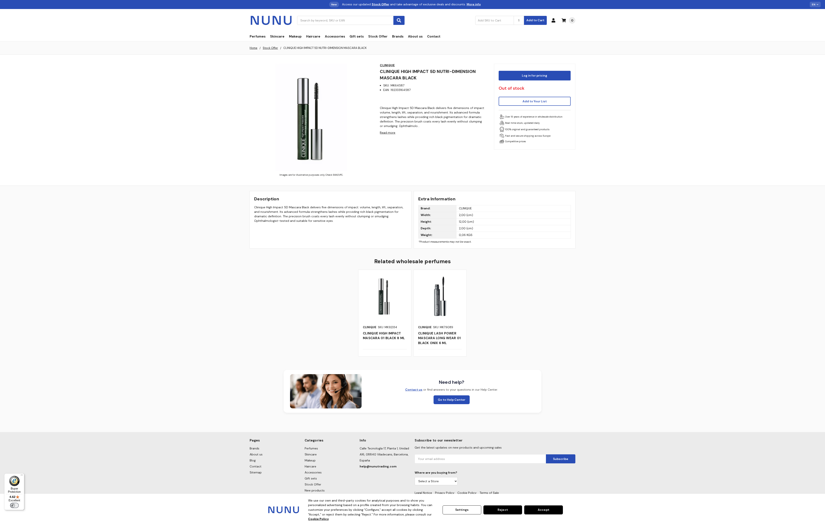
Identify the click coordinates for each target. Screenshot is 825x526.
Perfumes (258, 36)
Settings (462, 510)
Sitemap (256, 472)
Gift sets (357, 36)
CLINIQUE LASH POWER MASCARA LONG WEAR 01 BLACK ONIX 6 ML (439, 338)
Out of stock (511, 88)
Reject (503, 510)
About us (415, 36)
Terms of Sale (489, 493)
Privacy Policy (444, 493)
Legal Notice (423, 493)
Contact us (413, 389)
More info (474, 4)
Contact (433, 36)
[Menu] (21, 476)
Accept (543, 510)
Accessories (335, 36)
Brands (397, 36)
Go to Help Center (451, 400)
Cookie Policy (467, 493)
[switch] (14, 505)
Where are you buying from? (436, 473)
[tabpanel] (384, 313)
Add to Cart (535, 20)
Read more (387, 133)
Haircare (313, 36)
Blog (253, 460)
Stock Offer (378, 36)
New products (315, 490)
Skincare (277, 36)
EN (813, 4)
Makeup (295, 36)
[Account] (554, 20)
